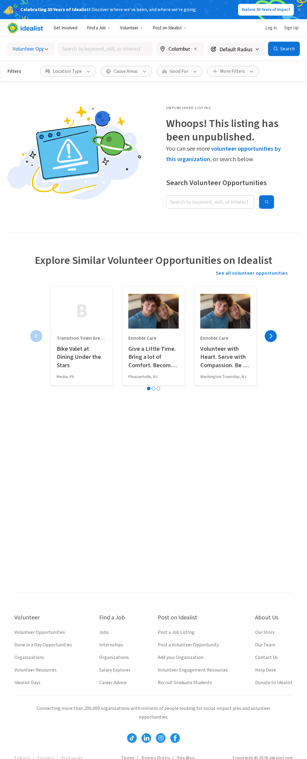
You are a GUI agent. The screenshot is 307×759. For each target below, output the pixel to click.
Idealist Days (27, 682)
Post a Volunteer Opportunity (188, 645)
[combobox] (105, 49)
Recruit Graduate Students (185, 682)
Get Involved (65, 28)
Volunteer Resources (35, 670)
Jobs (104, 632)
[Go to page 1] (149, 388)
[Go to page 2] (153, 388)
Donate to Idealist (274, 682)
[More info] (180, 49)
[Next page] (271, 336)
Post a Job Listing (176, 632)
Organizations (29, 657)
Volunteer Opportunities (39, 632)
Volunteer (129, 28)
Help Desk (265, 670)
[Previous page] (36, 336)
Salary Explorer (114, 670)
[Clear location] (195, 49)
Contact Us (266, 657)
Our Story (265, 632)
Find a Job (96, 28)
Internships (111, 645)
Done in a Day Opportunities (43, 645)
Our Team (265, 645)
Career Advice (113, 682)
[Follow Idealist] (132, 738)
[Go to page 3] (158, 388)
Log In (271, 28)
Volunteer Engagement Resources (193, 670)
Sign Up (291, 28)
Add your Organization (181, 657)
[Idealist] (25, 27)
